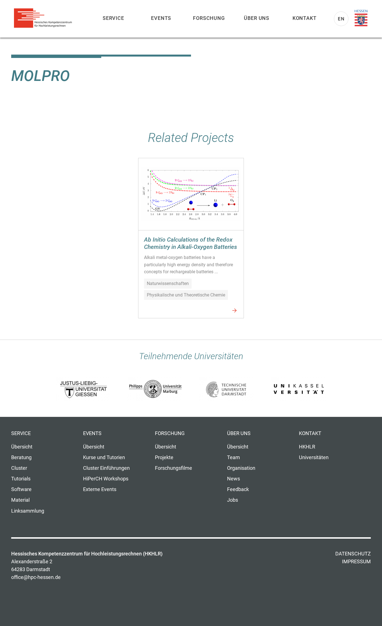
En (341, 19)
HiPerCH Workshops (105, 479)
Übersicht (21, 447)
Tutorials (20, 479)
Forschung (209, 18)
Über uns (256, 18)
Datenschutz (353, 554)
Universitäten (314, 457)
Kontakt (305, 18)
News (233, 479)
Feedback (238, 489)
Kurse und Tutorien (104, 457)
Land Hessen (361, 18)
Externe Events (99, 489)
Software (21, 489)
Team (233, 457)
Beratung (21, 457)
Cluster (19, 468)
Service (113, 18)
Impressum (356, 561)
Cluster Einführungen (106, 468)
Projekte (164, 457)
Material (20, 500)
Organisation (241, 468)
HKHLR (307, 447)
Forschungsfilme (173, 468)
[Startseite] (45, 18)
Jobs (232, 500)
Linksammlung (27, 511)
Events (161, 18)
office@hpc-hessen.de (36, 577)
